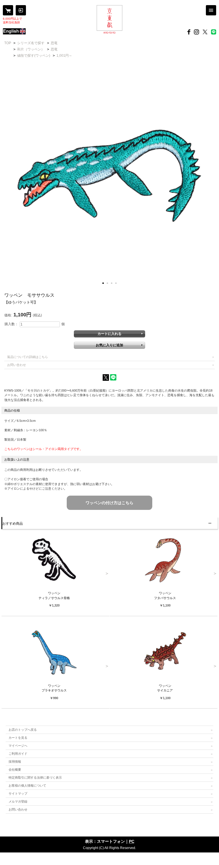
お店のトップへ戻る (23, 729)
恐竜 (54, 43)
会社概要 (15, 769)
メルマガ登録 (18, 801)
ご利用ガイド (18, 753)
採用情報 (15, 761)
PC (131, 841)
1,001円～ (64, 56)
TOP (7, 43)
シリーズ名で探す (30, 43)
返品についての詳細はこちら (27, 357)
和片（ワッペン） (30, 49)
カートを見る (18, 737)
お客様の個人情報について (27, 785)
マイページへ (18, 745)
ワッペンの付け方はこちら (109, 502)
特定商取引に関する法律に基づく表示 (35, 777)
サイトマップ (18, 793)
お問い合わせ (16, 365)
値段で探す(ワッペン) (33, 56)
